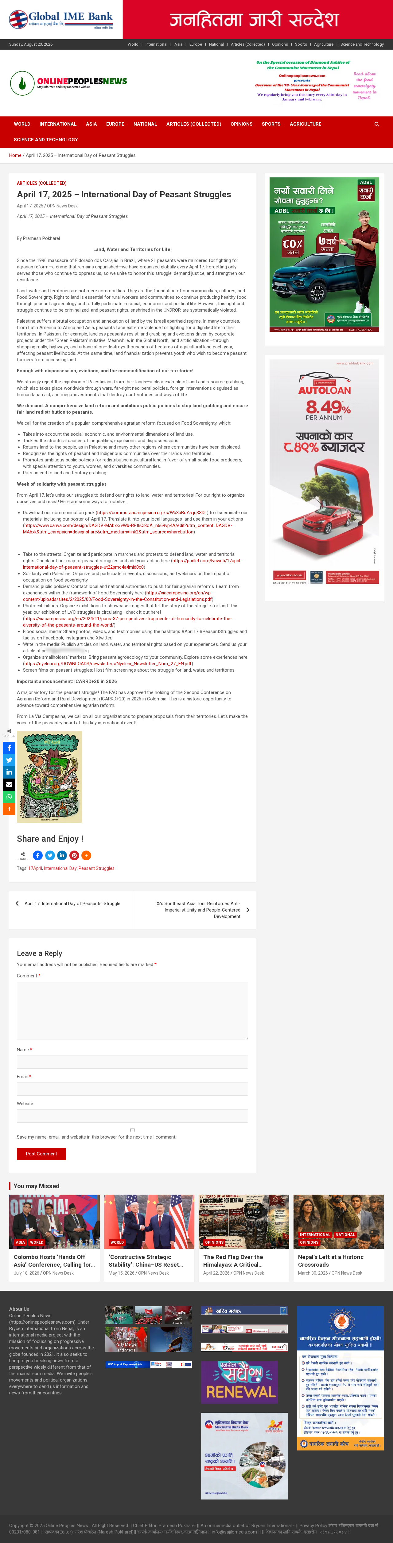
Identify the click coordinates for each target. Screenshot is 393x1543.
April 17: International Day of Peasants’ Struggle (72, 903)
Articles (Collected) (248, 44)
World (133, 44)
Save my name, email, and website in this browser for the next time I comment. (96, 1137)
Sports (301, 44)
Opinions (280, 44)
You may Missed (37, 1186)
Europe (195, 44)
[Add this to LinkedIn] (62, 855)
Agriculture (323, 44)
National (216, 44)
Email (24, 1076)
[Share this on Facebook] (38, 855)
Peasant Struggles (97, 868)
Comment (29, 976)
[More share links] (86, 855)
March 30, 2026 (313, 1273)
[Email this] (9, 785)
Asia (178, 44)
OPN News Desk (62, 205)
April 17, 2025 (30, 205)
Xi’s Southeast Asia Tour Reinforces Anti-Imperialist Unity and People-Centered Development (198, 910)
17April (35, 868)
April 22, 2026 (216, 1273)
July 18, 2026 (26, 1273)
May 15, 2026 (121, 1273)
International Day (60, 868)
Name (24, 1049)
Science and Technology (362, 44)
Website (25, 1103)
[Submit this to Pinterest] (74, 855)
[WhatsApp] (9, 797)
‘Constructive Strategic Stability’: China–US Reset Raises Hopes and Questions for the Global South (147, 1268)
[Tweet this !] (50, 855)
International (156, 44)
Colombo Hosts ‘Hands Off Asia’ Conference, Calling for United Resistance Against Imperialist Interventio (52, 1268)
